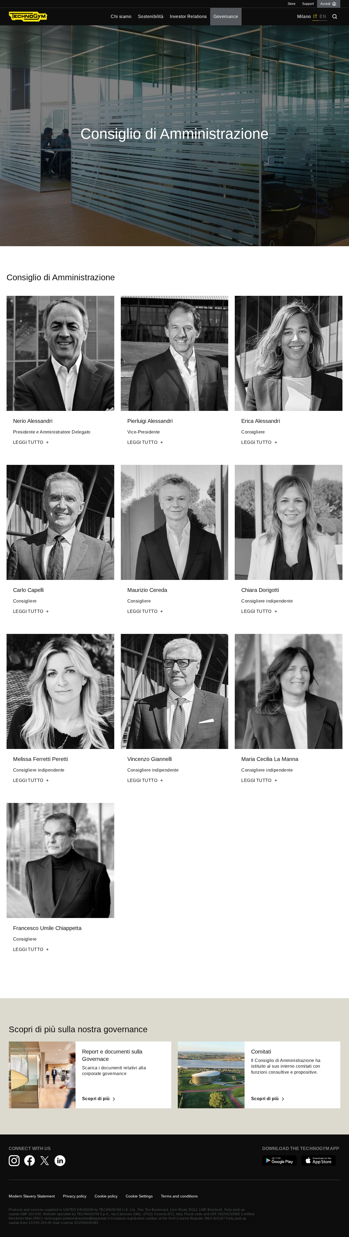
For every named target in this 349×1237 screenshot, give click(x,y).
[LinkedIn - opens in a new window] (60, 1160)
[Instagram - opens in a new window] (14, 1160)
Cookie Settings (139, 1196)
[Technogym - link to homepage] (50, 16)
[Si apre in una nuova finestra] (279, 1161)
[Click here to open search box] (334, 16)
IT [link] (315, 16)
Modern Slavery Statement (32, 1196)
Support (308, 4)
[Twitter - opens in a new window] (44, 1160)
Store (292, 4)
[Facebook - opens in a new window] (29, 1160)
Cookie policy (106, 1196)
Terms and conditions (179, 1196)
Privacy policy (74, 1196)
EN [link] (323, 16)
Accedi (325, 4)
